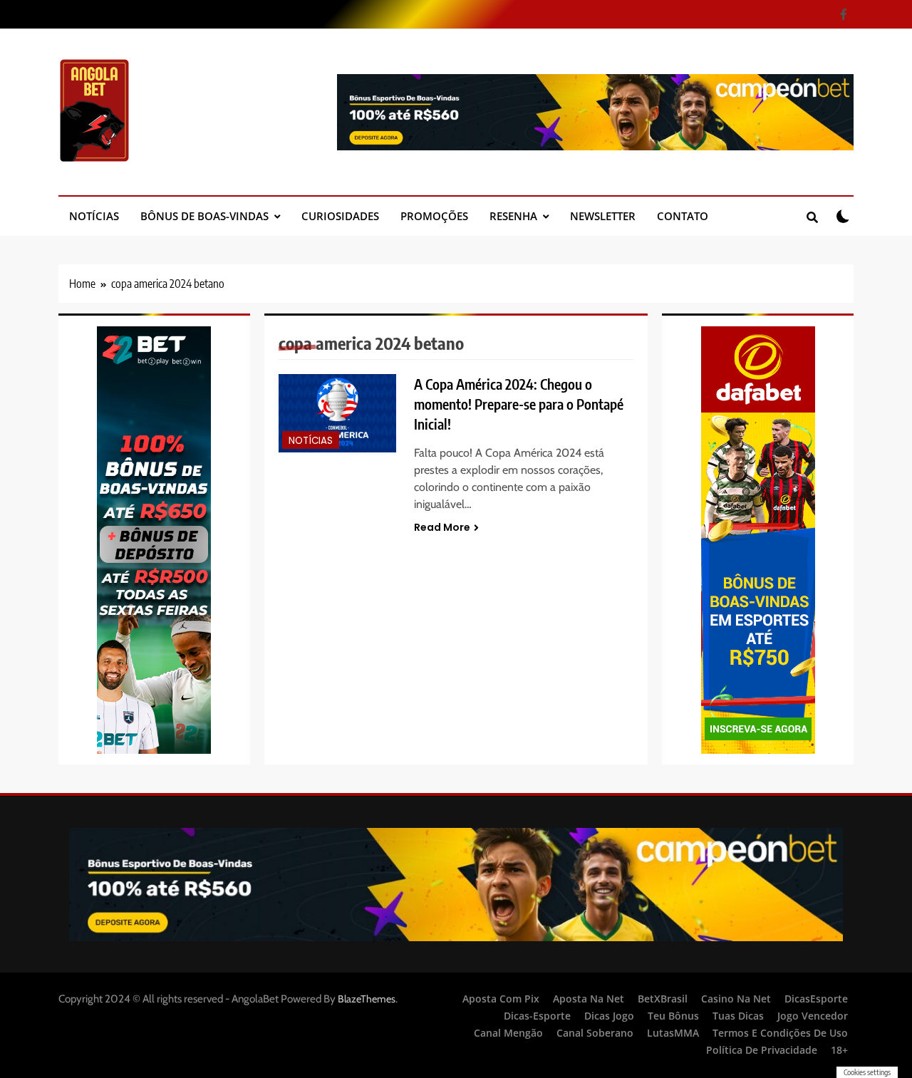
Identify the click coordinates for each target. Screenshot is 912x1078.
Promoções (434, 216)
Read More (442, 527)
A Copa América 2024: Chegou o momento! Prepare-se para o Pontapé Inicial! (518, 403)
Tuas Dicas (738, 1015)
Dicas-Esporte (537, 1015)
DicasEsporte (816, 998)
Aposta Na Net (588, 998)
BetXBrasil (663, 998)
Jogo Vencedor (812, 1015)
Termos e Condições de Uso (780, 1033)
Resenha (513, 216)
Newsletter (603, 216)
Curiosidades (340, 216)
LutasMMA (673, 1033)
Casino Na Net (736, 998)
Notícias (94, 216)
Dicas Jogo (609, 1015)
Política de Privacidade (761, 1050)
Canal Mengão (508, 1033)
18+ (839, 1050)
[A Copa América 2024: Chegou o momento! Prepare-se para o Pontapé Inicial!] (338, 413)
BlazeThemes (366, 999)
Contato (682, 216)
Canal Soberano (594, 1033)
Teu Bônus (673, 1015)
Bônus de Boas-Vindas (204, 216)
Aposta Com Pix (500, 998)
